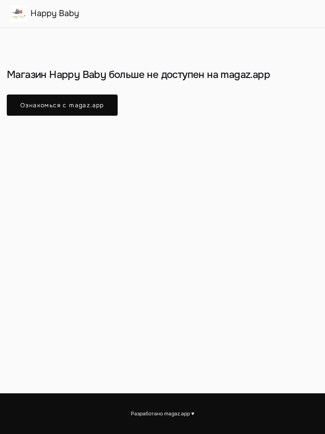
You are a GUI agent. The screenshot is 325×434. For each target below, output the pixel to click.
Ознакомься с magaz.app (62, 105)
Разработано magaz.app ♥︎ (162, 413)
